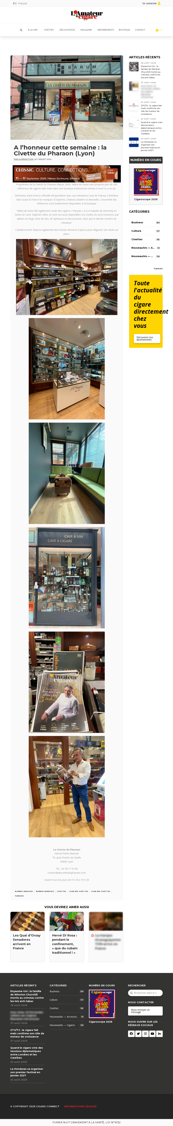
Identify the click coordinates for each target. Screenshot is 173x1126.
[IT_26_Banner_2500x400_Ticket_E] (67, 173)
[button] (21, 30)
